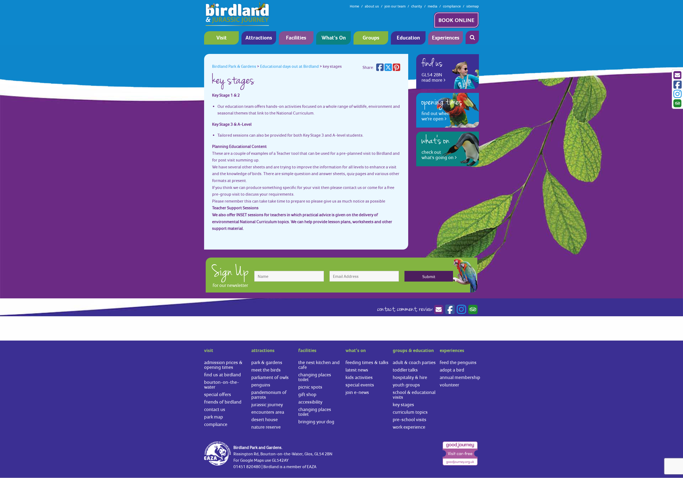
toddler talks (405, 370)
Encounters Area (267, 412)
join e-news (357, 392)
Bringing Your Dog (316, 421)
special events (360, 385)
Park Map (213, 417)
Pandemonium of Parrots (269, 394)
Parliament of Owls (270, 377)
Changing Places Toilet (314, 377)
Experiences (445, 38)
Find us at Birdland (222, 374)
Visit (221, 38)
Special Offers (217, 394)
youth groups (406, 385)
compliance (452, 6)
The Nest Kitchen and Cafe (319, 365)
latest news (357, 370)
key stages (403, 404)
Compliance (215, 424)
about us (372, 6)
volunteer (449, 385)
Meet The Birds (266, 370)
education (408, 38)
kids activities (359, 377)
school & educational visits (414, 394)
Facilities (296, 38)
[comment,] (449, 309)
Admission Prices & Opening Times (223, 365)
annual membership (460, 377)
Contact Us (214, 409)
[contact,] (438, 309)
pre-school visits (409, 419)
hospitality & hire (410, 377)
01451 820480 (247, 466)
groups (371, 38)
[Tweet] (388, 68)
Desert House (264, 419)
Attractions (258, 38)
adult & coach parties (414, 362)
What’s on (333, 38)
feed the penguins (458, 362)
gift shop (307, 394)
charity (416, 6)
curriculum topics (410, 412)
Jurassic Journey (267, 404)
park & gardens (266, 362)
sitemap (472, 6)
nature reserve (266, 427)
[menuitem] (222, 38)
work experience (409, 427)
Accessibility (310, 402)
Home (354, 6)
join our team (395, 6)
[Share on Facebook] (380, 68)
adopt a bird (452, 370)
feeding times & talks (367, 362)
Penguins (260, 385)
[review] (472, 309)
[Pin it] (396, 68)
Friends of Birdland (222, 402)
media (432, 6)
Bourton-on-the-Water (221, 384)
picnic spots (310, 387)
